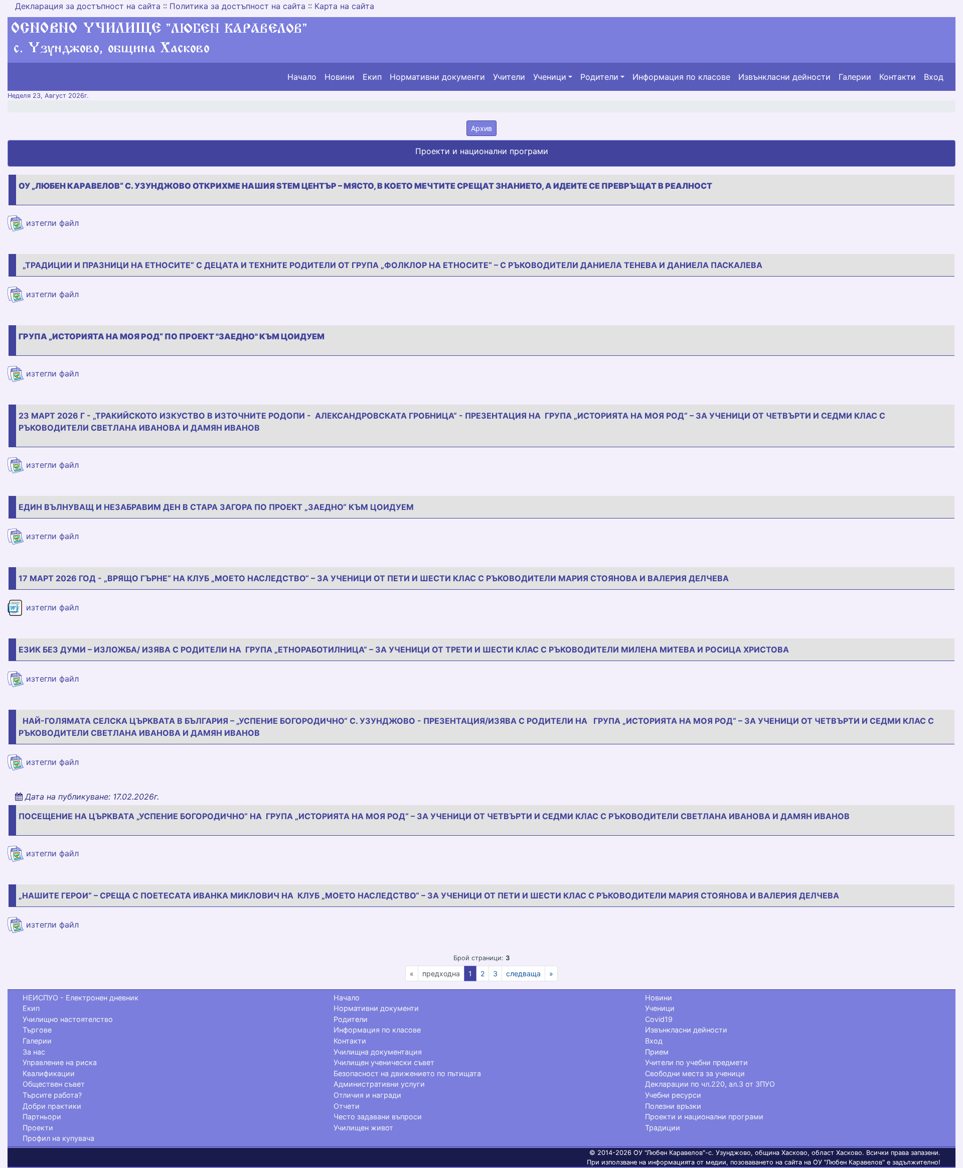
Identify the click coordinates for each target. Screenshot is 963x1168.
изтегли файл (51, 223)
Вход (933, 77)
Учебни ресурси (673, 1095)
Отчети (347, 1106)
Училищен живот (363, 1127)
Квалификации (49, 1073)
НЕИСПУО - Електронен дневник (80, 997)
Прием (657, 1052)
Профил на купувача (58, 1138)
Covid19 (659, 1019)
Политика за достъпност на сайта (237, 6)
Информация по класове (681, 77)
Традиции (662, 1127)
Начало (301, 77)
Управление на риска (60, 1062)
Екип (372, 77)
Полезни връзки (673, 1106)
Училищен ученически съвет (384, 1062)
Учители (509, 77)
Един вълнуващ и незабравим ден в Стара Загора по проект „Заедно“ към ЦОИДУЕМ (218, 507)
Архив (481, 128)
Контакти (897, 77)
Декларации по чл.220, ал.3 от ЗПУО (710, 1084)
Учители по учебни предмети (696, 1062)
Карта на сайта (344, 6)
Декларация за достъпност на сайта (87, 6)
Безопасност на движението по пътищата (407, 1073)
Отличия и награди (367, 1095)
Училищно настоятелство (68, 1019)
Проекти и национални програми (704, 1116)
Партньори (42, 1116)
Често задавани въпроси (378, 1116)
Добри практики (52, 1106)
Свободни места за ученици (695, 1073)
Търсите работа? (52, 1095)
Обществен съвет (54, 1084)
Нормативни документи (437, 77)
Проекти (38, 1127)
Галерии (855, 77)
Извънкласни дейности (784, 77)
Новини (340, 77)
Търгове (37, 1029)
